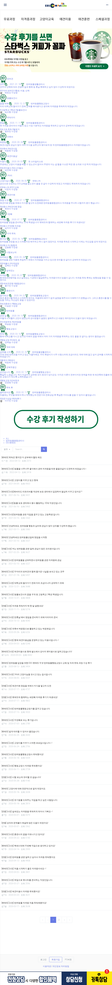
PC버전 (68, 959)
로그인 (43, 959)
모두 (6, 449)
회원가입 (56, 959)
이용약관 (47, 966)
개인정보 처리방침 (60, 966)
